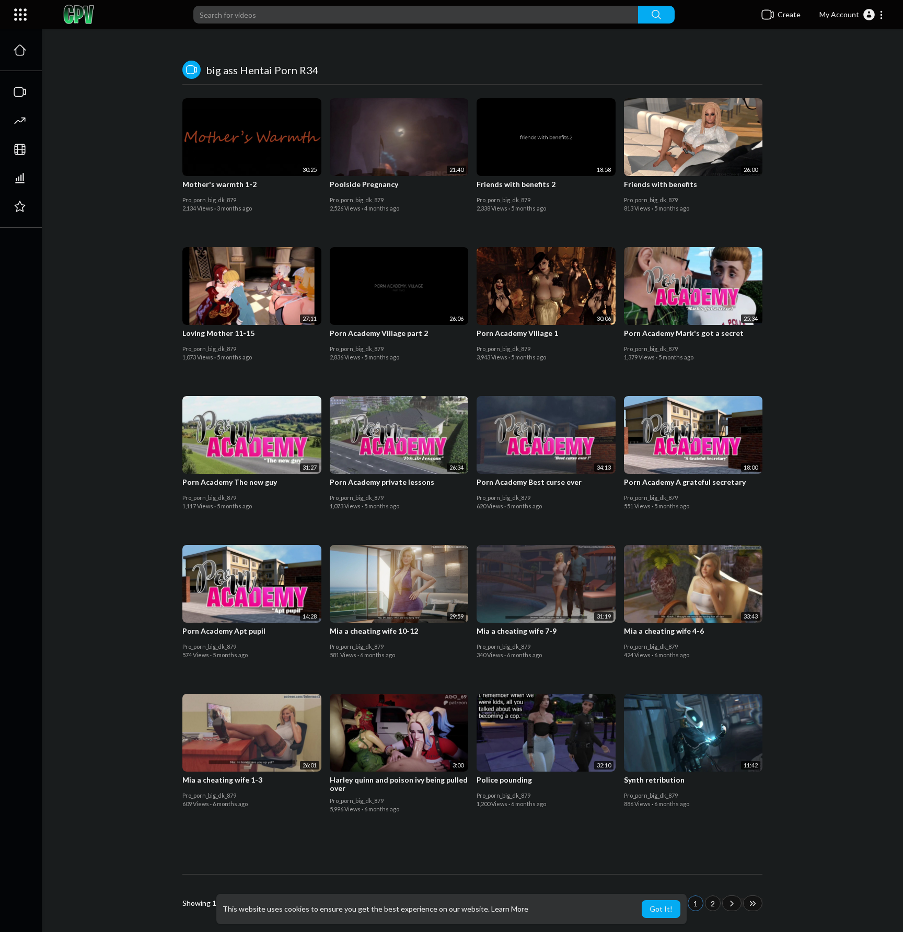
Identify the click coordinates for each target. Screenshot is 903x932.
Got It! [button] (661, 908)
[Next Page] (732, 903)
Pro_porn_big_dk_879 (209, 199)
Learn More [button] (509, 908)
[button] (851, 15)
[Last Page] (752, 903)
